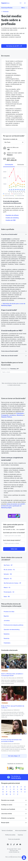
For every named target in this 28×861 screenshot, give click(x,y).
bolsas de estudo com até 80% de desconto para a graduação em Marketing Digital (13, 505)
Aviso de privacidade (20, 830)
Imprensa (20, 834)
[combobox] (14, 372)
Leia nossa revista (6, 813)
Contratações (9, 164)
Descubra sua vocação (7, 800)
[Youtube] (20, 844)
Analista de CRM (10, 220)
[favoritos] (20, 3)
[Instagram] (11, 844)
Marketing (20, 415)
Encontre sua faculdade (8, 809)
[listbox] (14, 581)
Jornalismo (12, 415)
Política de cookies (10, 834)
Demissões (20, 164)
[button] (24, 857)
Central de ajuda (16, 778)
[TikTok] (14, 844)
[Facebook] (8, 844)
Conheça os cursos (6, 805)
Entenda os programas (8, 818)
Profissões (5, 11)
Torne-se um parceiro (14, 839)
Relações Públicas (6, 417)
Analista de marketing (12, 217)
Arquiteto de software (12, 215)
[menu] (25, 3)
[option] (14, 565)
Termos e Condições (7, 830)
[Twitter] (17, 844)
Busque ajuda (5, 822)
